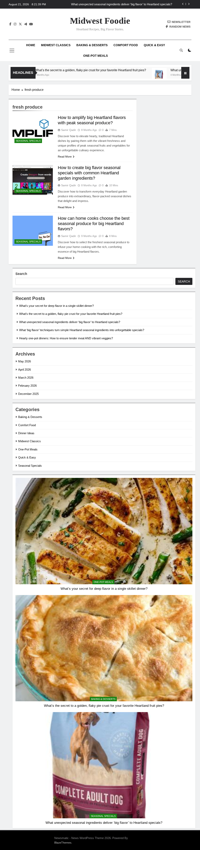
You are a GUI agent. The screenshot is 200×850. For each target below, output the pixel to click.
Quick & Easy (154, 45)
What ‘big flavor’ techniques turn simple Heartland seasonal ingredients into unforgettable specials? (124, 4)
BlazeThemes (62, 842)
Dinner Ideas (26, 433)
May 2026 (24, 361)
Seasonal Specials (28, 141)
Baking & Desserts (92, 45)
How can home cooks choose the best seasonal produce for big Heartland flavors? (93, 223)
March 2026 (25, 377)
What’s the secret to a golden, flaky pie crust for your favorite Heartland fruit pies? (62, 70)
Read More (65, 156)
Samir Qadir (68, 129)
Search (21, 274)
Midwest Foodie (100, 21)
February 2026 (27, 385)
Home (30, 45)
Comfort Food (125, 45)
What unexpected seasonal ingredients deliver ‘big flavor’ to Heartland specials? (69, 322)
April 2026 (24, 369)
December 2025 (28, 393)
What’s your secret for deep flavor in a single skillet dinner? (56, 305)
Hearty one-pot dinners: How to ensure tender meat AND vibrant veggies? (66, 338)
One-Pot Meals (95, 55)
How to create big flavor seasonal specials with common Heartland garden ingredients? (89, 173)
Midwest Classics (56, 45)
